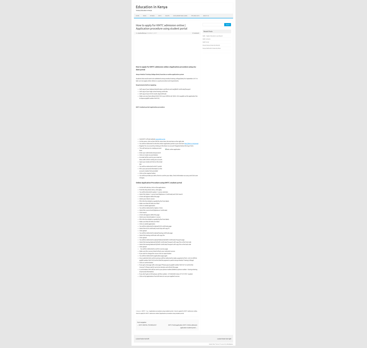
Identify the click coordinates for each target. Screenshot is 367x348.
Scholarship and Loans (180, 15)
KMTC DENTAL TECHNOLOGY (147, 325)
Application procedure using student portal (161, 311)
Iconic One (212, 344)
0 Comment (195, 33)
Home (137, 15)
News (144, 15)
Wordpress (230, 344)
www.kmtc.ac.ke (160, 139)
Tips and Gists (195, 15)
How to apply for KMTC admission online (185, 311)
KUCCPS (167, 15)
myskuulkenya (142, 33)
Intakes (152, 15)
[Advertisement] (167, 49)
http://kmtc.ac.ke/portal (191, 143)
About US (206, 15)
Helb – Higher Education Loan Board (212, 36)
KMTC (160, 15)
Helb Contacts (206, 39)
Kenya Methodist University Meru (212, 48)
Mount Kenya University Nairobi (211, 45)
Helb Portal (206, 42)
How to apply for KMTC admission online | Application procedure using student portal (160, 313)
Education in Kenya (151, 7)
